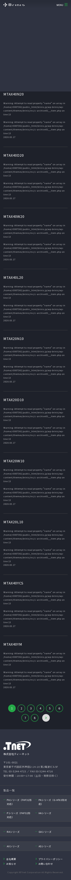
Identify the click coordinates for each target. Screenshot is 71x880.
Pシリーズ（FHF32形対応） (18, 815)
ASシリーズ (45, 846)
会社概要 (11, 859)
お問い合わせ (45, 863)
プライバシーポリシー (50, 859)
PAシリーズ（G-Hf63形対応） (53, 802)
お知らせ (11, 863)
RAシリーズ (13, 831)
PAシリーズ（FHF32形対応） (19, 802)
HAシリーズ (45, 813)
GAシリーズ (45, 831)
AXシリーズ (13, 846)
